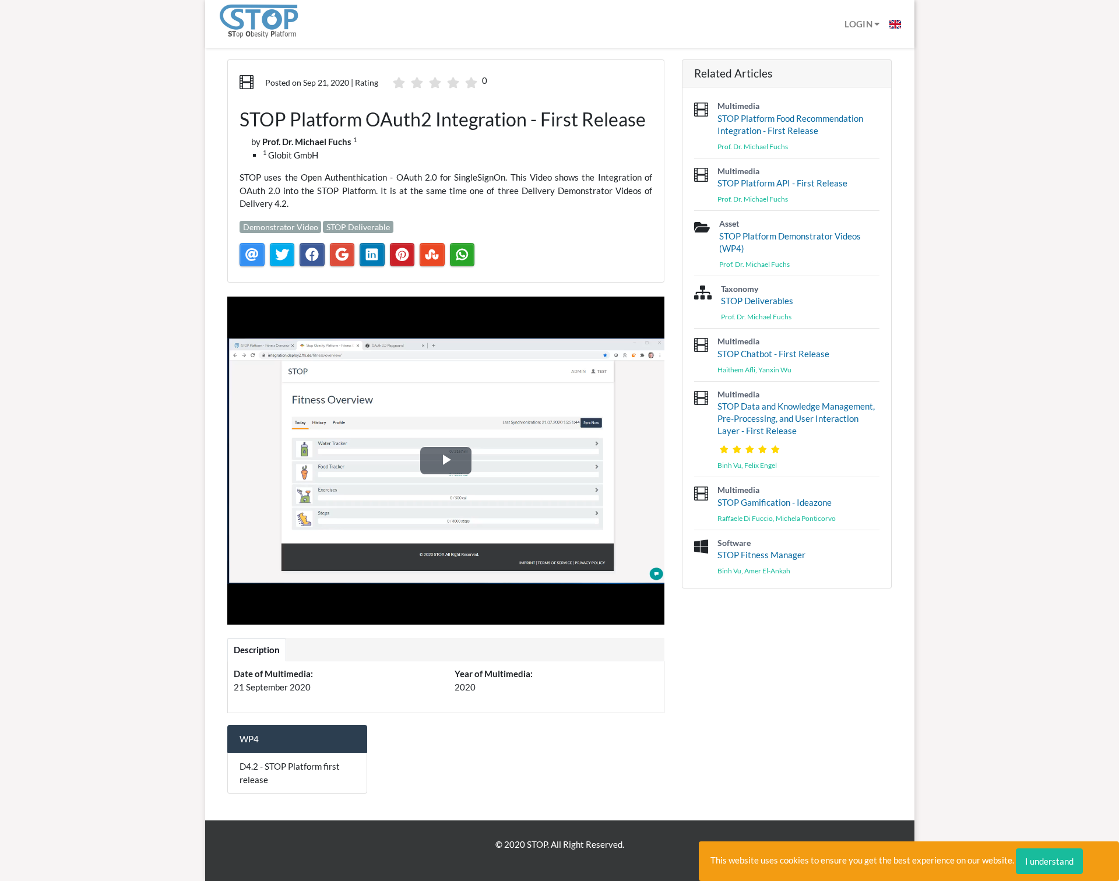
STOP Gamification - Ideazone (774, 502)
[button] (895, 24)
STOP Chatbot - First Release (773, 353)
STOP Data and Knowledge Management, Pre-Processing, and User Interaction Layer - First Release (796, 418)
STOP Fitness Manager (761, 554)
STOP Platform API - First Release (782, 183)
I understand (1049, 861)
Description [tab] (257, 649)
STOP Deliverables (757, 300)
